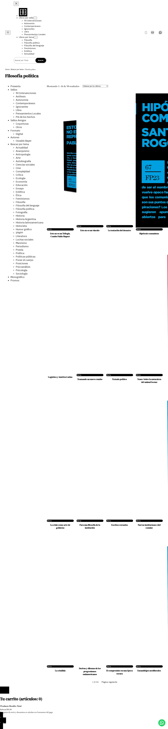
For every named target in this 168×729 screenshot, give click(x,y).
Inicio (7, 69)
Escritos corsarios (119, 525)
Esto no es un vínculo (89, 230)
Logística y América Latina (60, 377)
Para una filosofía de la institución (90, 526)
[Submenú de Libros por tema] (36, 37)
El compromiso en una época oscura (119, 672)
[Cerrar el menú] (16, 4)
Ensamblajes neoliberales (149, 670)
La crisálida (60, 670)
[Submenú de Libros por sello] (35, 18)
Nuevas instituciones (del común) (149, 526)
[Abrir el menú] (7, 32)
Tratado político (119, 379)
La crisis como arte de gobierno (60, 526)
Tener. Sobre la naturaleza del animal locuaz (149, 380)
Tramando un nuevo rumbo (89, 379)
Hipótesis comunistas (149, 233)
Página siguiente (109, 682)
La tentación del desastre (119, 230)
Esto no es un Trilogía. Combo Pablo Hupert (60, 235)
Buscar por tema (17, 69)
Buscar (41, 60)
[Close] (4, 690)
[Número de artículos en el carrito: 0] (146, 32)
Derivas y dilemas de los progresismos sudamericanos (90, 671)
